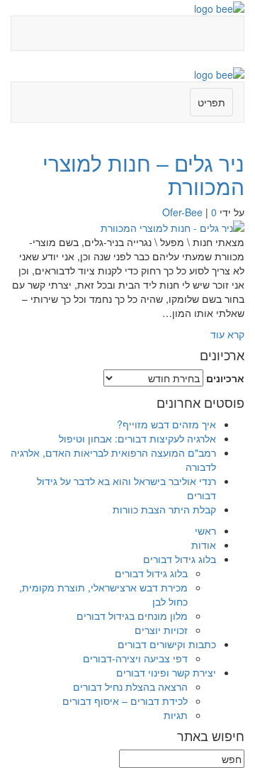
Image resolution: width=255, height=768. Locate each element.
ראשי (205, 530)
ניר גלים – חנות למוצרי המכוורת (143, 174)
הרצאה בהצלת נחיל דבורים (130, 686)
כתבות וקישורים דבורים (167, 644)
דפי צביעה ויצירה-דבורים (135, 658)
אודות (203, 545)
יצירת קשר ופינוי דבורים (166, 672)
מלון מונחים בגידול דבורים (132, 615)
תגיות (176, 715)
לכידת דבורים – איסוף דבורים (125, 701)
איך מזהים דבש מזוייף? (166, 424)
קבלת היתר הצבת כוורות (164, 509)
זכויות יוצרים (161, 630)
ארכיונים (225, 378)
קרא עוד (227, 334)
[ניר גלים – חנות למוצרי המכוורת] (172, 226)
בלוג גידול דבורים (179, 559)
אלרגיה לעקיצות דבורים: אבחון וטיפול (137, 438)
